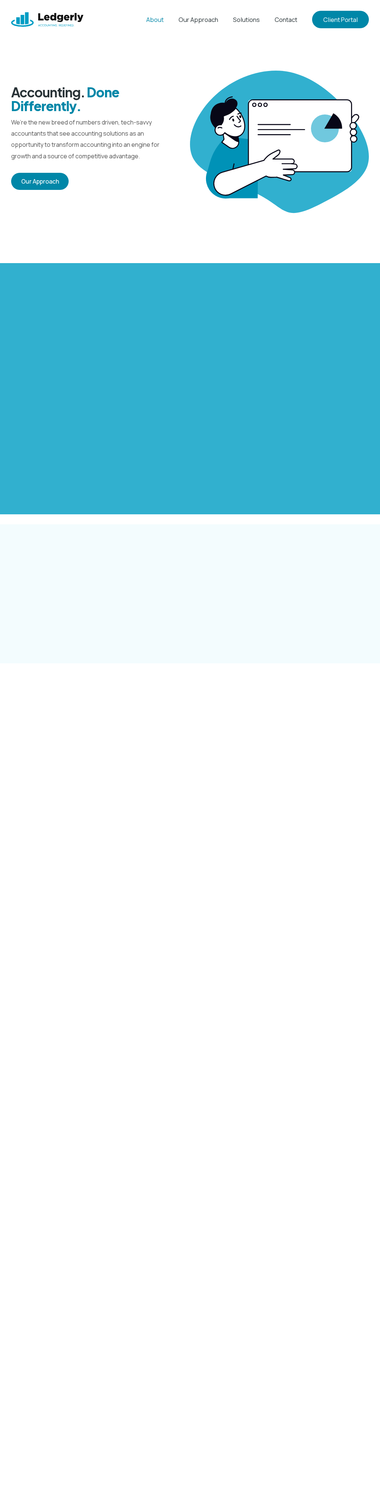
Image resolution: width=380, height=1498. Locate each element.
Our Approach (198, 19)
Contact (286, 19)
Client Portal (340, 19)
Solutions (246, 19)
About (155, 19)
